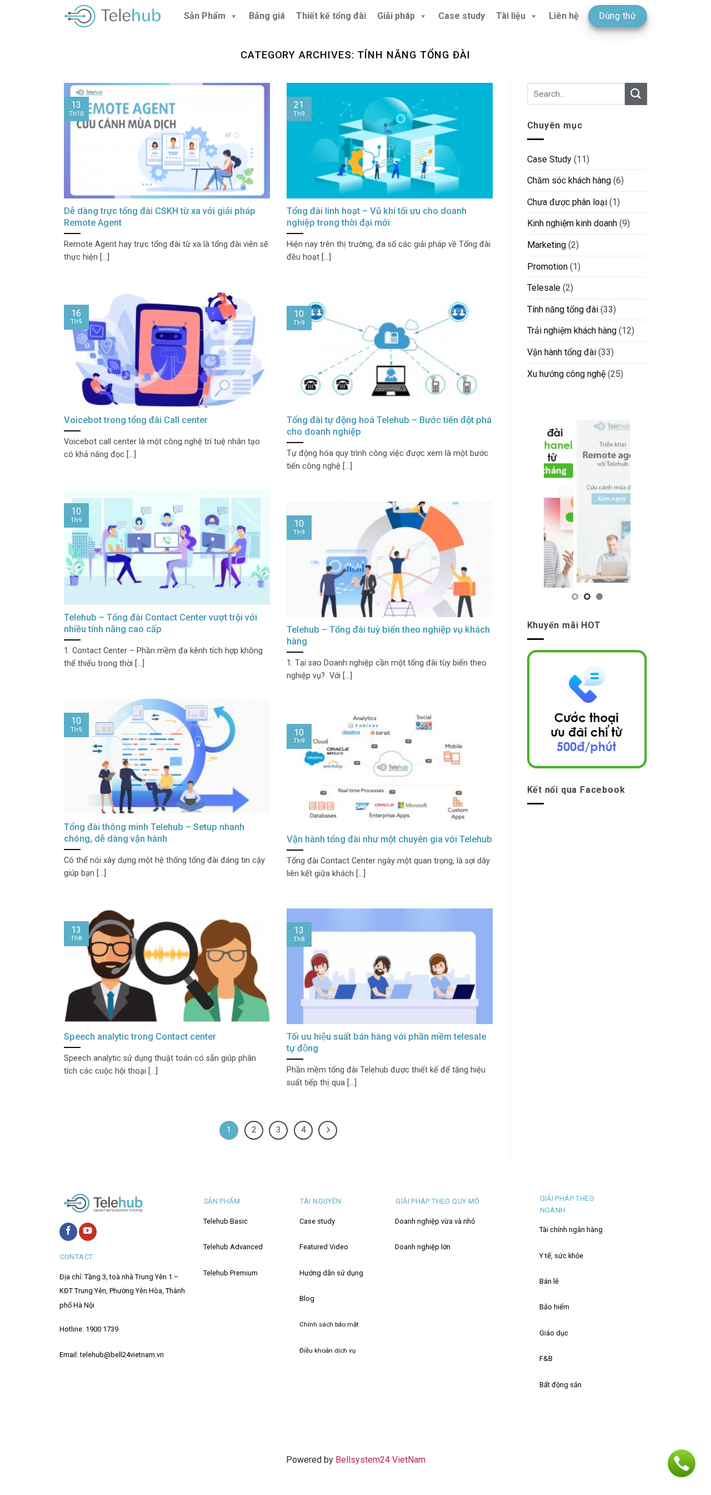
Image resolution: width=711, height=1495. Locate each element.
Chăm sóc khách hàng (569, 180)
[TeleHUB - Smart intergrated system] (113, 16)
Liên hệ (564, 16)
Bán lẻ (549, 1281)
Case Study (549, 159)
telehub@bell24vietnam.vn (122, 1354)
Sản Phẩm (205, 16)
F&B (546, 1358)
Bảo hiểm (554, 1307)
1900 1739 (102, 1329)
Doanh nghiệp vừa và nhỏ (435, 1221)
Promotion (547, 266)
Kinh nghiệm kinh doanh (572, 223)
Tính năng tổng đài (562, 309)
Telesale (543, 287)
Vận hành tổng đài (561, 352)
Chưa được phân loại (567, 202)
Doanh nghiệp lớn (422, 1247)
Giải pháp (396, 16)
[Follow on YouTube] (88, 1232)
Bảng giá (267, 16)
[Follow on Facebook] (68, 1232)
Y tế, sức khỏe (561, 1255)
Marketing (546, 245)
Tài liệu (510, 16)
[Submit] (636, 94)
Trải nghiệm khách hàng (572, 330)
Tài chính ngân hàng (571, 1229)
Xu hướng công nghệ (566, 374)
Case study (461, 16)
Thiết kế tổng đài (331, 16)
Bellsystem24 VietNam (379, 1459)
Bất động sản (560, 1384)
